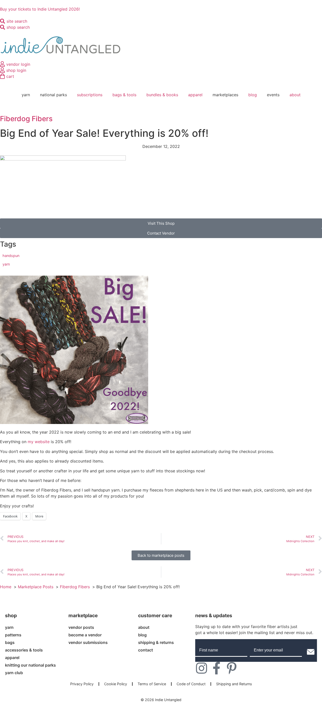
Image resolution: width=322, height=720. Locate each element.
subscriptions (89, 94)
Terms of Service (152, 684)
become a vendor (85, 634)
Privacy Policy (82, 684)
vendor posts (81, 627)
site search (17, 21)
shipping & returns (156, 642)
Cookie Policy (115, 684)
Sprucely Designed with (159, 705)
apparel (195, 94)
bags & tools (124, 94)
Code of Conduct (191, 684)
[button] (161, 233)
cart (10, 76)
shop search (18, 27)
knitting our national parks (30, 665)
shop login (16, 70)
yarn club (14, 672)
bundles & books (162, 94)
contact (145, 649)
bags (10, 642)
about (295, 94)
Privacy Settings (161, 692)
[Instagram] (201, 668)
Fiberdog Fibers (26, 118)
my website (39, 441)
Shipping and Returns (234, 684)
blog (252, 94)
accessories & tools (24, 649)
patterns (13, 634)
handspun (11, 255)
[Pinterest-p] (231, 668)
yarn (6, 264)
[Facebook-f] (216, 668)
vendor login (18, 64)
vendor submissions (88, 642)
